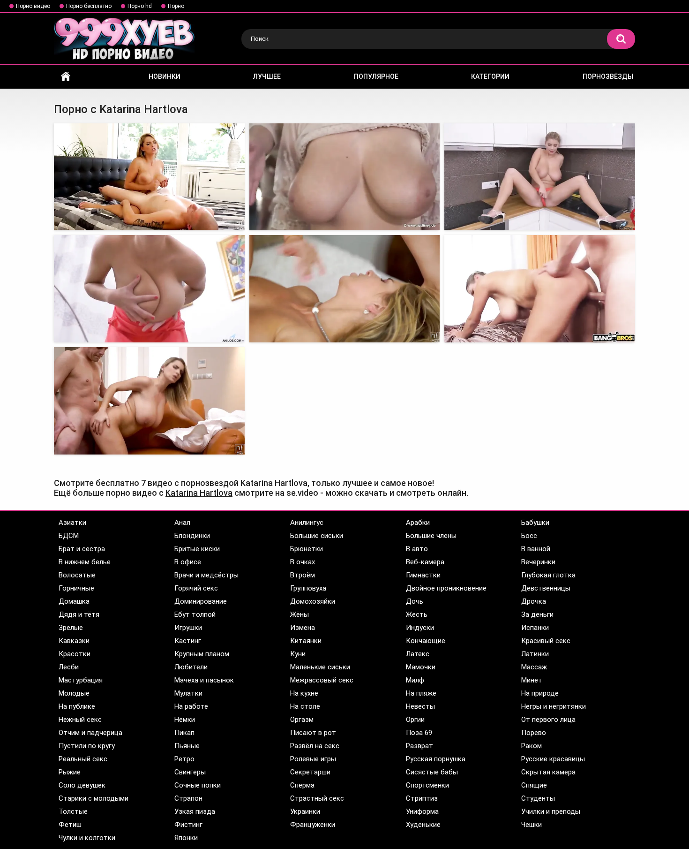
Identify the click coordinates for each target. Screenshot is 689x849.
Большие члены (431, 535)
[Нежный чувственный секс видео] (344, 177)
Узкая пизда (194, 811)
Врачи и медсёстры (206, 575)
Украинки (305, 811)
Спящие (534, 785)
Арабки (418, 522)
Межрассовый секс (321, 680)
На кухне (304, 693)
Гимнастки (423, 575)
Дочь (414, 601)
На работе (191, 706)
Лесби (69, 667)
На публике (77, 706)
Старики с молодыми (93, 798)
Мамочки (420, 667)
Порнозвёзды (608, 76)
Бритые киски (197, 549)
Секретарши (310, 772)
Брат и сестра (82, 549)
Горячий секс (196, 588)
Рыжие (70, 772)
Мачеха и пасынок (204, 680)
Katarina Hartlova (198, 493)
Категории (490, 76)
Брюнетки (306, 549)
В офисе (187, 562)
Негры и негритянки (553, 706)
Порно (176, 6)
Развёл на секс (314, 746)
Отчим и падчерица (90, 732)
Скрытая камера (548, 772)
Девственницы (545, 588)
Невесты (420, 706)
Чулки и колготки (87, 838)
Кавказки (74, 641)
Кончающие (425, 641)
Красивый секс (545, 641)
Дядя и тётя (79, 614)
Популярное (376, 76)
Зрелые (71, 627)
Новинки (164, 76)
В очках (302, 562)
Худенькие (423, 824)
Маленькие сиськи (320, 667)
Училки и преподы (550, 811)
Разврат (419, 746)
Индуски (420, 627)
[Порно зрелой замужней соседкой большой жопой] (149, 401)
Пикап (184, 732)
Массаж (534, 667)
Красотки (74, 654)
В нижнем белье (85, 562)
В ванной (535, 549)
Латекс (417, 654)
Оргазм (302, 719)
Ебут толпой (195, 614)
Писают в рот (313, 732)
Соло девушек (82, 785)
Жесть (416, 614)
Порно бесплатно (89, 6)
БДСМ (69, 535)
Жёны (299, 614)
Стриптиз (422, 798)
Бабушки (535, 522)
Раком (531, 746)
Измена (302, 627)
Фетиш (70, 824)
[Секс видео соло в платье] (149, 288)
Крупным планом (201, 654)
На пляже (421, 693)
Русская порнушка (435, 759)
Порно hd (139, 6)
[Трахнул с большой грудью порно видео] (149, 177)
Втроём (302, 575)
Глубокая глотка (548, 575)
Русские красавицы (553, 759)
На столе (305, 706)
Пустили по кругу (87, 746)
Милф (415, 680)
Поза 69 (419, 732)
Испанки (535, 627)
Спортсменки (427, 785)
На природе (540, 693)
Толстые (73, 811)
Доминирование (200, 601)
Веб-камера (425, 562)
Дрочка (533, 601)
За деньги (537, 614)
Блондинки (192, 535)
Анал (182, 522)
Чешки (531, 824)
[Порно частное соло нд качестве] (539, 177)
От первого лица (548, 719)
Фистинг (188, 824)
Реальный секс (83, 759)
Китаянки (306, 641)
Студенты (538, 798)
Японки (186, 838)
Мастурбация (81, 680)
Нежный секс (80, 719)
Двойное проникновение (446, 588)
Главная (65, 77)
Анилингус (306, 522)
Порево (533, 732)
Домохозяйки (312, 601)
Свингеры (190, 772)
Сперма (302, 785)
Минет (531, 680)
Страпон (188, 798)
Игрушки (188, 627)
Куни (298, 654)
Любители (191, 667)
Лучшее (267, 76)
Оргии (415, 719)
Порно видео (33, 6)
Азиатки (72, 522)
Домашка (74, 601)
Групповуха (308, 588)
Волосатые (77, 575)
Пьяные (187, 746)
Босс (529, 535)
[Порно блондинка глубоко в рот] (344, 288)
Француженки (312, 824)
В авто (417, 549)
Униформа (422, 811)
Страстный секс (317, 798)
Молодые (74, 693)
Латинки (535, 654)
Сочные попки (197, 785)
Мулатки (188, 693)
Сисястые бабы (432, 772)
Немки (184, 719)
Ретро (184, 759)
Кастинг (187, 641)
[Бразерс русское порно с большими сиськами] (539, 288)
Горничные (76, 588)
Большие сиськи (316, 535)
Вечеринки (538, 562)
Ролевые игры (313, 759)
